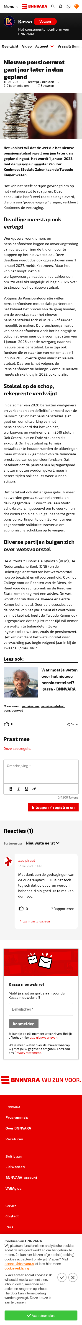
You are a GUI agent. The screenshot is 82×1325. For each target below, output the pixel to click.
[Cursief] (18, 789)
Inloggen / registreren (53, 807)
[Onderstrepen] (26, 789)
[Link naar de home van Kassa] (9, 21)
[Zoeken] (53, 6)
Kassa (25, 21)
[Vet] (11, 789)
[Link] (34, 789)
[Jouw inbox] (61, 6)
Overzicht (10, 46)
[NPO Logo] (76, 6)
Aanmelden (24, 1023)
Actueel (41, 46)
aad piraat (26, 860)
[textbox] (41, 771)
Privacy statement (28, 1053)
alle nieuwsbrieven (43, 1037)
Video (27, 46)
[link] (30, 706)
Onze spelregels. (17, 748)
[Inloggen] (68, 6)
